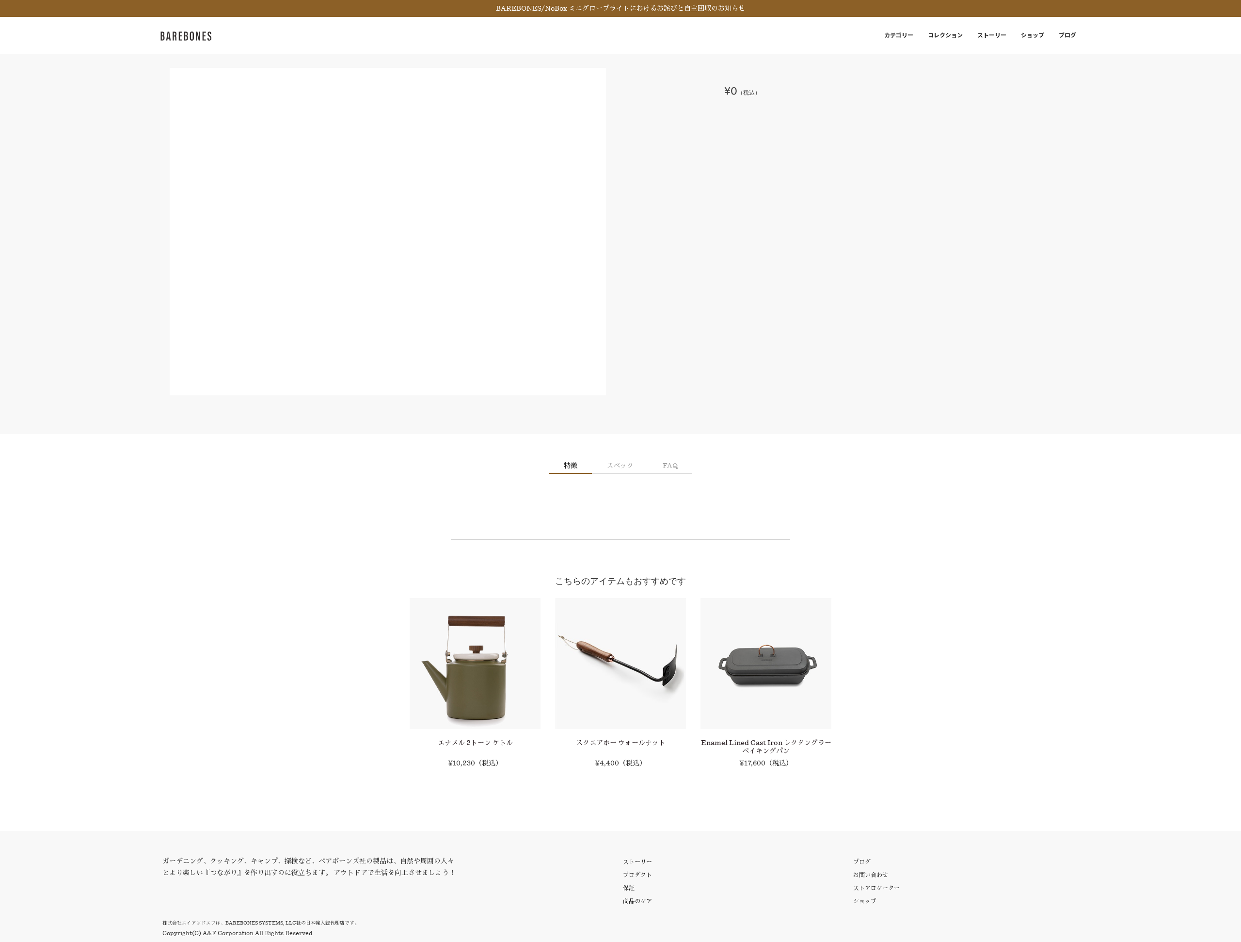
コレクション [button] (945, 35)
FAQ (670, 466)
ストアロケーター (876, 888)
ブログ (1067, 35)
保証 (629, 888)
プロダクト (637, 874)
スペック (620, 466)
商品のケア (637, 901)
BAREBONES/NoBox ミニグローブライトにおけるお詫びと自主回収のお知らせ (620, 8)
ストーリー (991, 35)
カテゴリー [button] (898, 35)
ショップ (1032, 35)
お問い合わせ (870, 874)
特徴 (570, 466)
